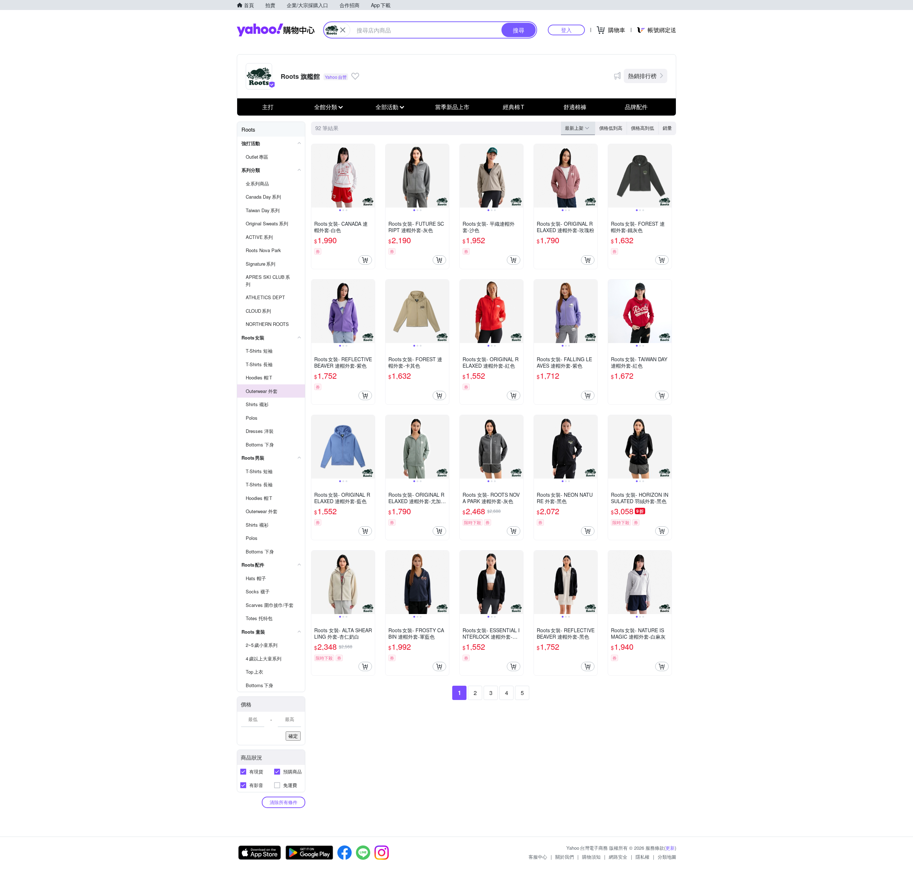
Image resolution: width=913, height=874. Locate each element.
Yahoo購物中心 (276, 30)
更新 (670, 847)
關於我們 (564, 856)
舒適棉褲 (574, 107)
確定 (293, 735)
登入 (566, 30)
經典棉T (513, 107)
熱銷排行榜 (642, 76)
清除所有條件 (283, 802)
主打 (268, 107)
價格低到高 (610, 127)
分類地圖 (667, 856)
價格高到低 (642, 127)
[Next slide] (370, 176)
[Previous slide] (316, 176)
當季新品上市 (452, 107)
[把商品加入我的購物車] (365, 260)
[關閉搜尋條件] (342, 30)
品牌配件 (636, 107)
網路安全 (618, 856)
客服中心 (538, 856)
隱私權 (642, 856)
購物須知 (591, 856)
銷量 (667, 127)
